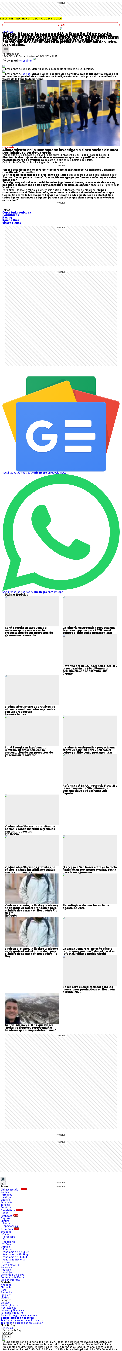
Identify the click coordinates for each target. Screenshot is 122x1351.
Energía (5, 1199)
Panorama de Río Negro (16, 1254)
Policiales (6, 1267)
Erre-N (6, 1223)
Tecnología (8, 1241)
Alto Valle (6, 1287)
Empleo (5, 1302)
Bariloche (6, 1292)
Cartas (6, 1262)
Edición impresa (10, 1279)
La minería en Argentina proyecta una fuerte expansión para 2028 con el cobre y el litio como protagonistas (89, 630)
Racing (26, 73)
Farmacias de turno (12, 1312)
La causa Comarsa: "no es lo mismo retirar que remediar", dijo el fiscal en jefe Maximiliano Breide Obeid (89, 951)
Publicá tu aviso (10, 1305)
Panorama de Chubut (14, 1257)
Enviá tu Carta (10, 1264)
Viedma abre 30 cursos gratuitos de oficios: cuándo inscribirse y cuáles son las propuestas (30, 709)
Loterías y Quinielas (12, 1310)
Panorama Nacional (13, 1259)
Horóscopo (8, 1236)
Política (5, 1192)
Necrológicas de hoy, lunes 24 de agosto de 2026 (86, 907)
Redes (4, 1212)
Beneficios (7, 1327)
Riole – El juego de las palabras (19, 1315)
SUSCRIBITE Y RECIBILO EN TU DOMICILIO (31, 18)
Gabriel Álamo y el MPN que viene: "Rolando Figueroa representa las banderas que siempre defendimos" (30, 1027)
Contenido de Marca (12, 1277)
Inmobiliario (8, 1272)
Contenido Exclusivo (12, 1274)
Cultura (5, 1220)
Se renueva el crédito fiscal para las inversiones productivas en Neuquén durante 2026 (89, 989)
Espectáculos (10, 1226)
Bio (4, 1239)
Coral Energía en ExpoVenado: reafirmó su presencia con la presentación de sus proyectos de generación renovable (29, 631)
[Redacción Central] (5, 46)
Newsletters (11, 1210)
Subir (7, 1336)
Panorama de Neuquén (15, 1252)
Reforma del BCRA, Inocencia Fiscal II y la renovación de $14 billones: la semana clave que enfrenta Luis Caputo (90, 669)
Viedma (5, 1297)
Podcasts (6, 1269)
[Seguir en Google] (3, 71)
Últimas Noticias (13, 1189)
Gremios (7, 1194)
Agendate (9, 1215)
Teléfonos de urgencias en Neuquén (22, 1322)
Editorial (7, 1249)
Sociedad (6, 1231)
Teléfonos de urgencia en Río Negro (22, 1320)
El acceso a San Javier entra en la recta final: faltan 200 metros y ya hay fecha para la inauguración (90, 869)
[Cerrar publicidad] (3, 1179)
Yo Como (7, 1244)
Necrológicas (8, 1307)
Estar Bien (9, 1229)
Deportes (7, 31)
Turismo (5, 1204)
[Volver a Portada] (61, 24)
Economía (6, 1202)
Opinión (5, 1246)
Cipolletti (6, 1295)
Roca (4, 1289)
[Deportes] (61, 28)
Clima (5, 1234)
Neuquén (6, 1284)
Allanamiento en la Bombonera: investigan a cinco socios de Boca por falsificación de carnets (60, 151)
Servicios (6, 1207)
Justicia (6, 1197)
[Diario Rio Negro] (3, 1339)
